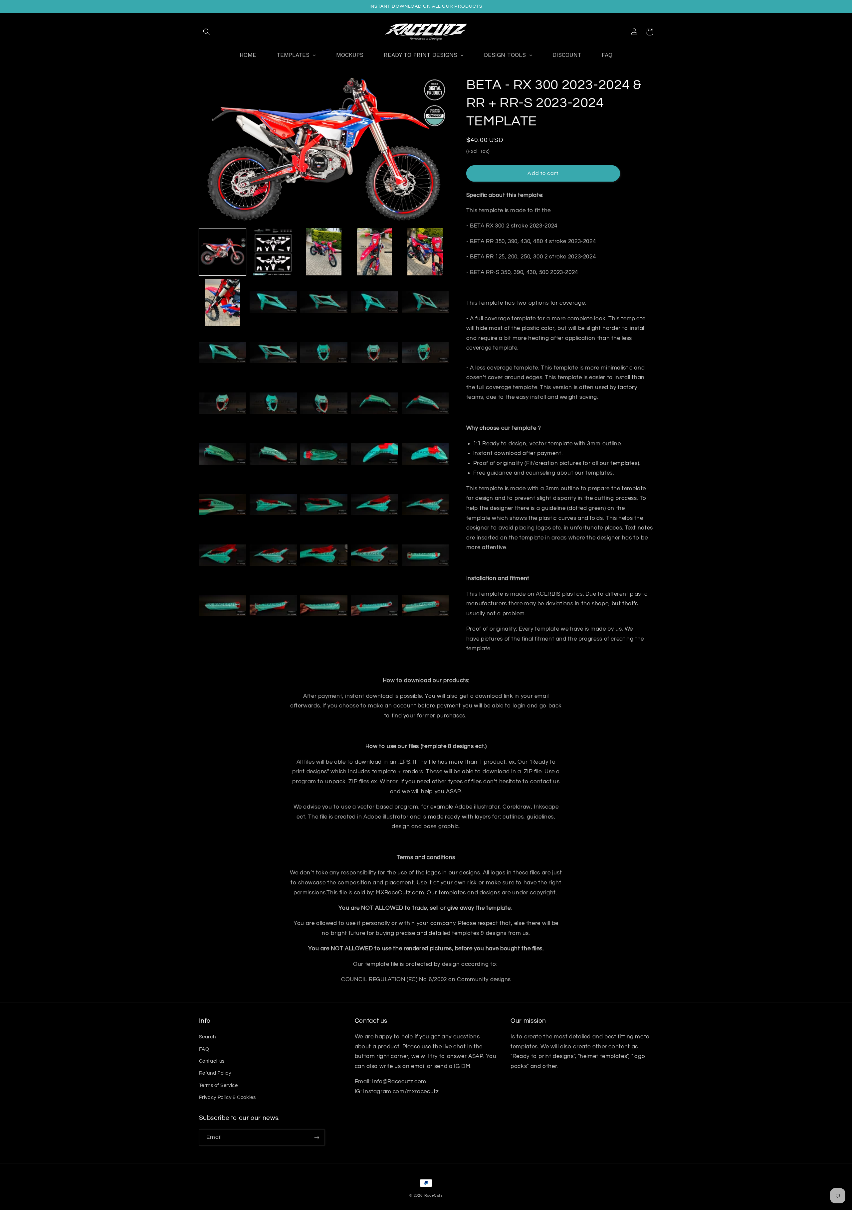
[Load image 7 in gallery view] (273, 302)
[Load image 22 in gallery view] (273, 454)
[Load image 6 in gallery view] (222, 302)
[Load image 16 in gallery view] (222, 403)
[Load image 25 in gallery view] (425, 454)
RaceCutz (433, 1195)
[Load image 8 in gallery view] (323, 302)
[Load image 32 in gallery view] (273, 555)
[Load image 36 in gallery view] (222, 606)
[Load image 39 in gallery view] (374, 606)
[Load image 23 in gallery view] (323, 454)
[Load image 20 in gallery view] (425, 403)
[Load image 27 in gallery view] (273, 505)
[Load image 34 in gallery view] (374, 555)
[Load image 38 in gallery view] (323, 606)
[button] (206, 32)
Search (207, 1036)
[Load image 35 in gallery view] (425, 555)
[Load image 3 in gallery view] (323, 251)
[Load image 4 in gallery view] (374, 251)
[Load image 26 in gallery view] (222, 505)
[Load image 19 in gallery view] (374, 403)
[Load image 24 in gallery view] (374, 454)
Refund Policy (215, 1073)
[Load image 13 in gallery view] (323, 353)
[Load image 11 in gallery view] (222, 353)
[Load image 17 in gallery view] (273, 403)
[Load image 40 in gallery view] (425, 606)
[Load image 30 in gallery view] (425, 505)
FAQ (204, 1049)
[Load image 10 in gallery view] (425, 302)
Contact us (212, 1061)
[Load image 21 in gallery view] (222, 454)
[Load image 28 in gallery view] (323, 505)
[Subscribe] (316, 1137)
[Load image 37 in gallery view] (273, 606)
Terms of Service (218, 1085)
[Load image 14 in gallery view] (374, 353)
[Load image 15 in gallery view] (425, 353)
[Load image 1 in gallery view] (222, 251)
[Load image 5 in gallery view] (425, 251)
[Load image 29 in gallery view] (374, 505)
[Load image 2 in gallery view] (273, 251)
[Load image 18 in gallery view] (323, 403)
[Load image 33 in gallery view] (323, 555)
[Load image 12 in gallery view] (273, 353)
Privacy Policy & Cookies (227, 1097)
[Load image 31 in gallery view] (222, 555)
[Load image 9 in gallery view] (374, 302)
